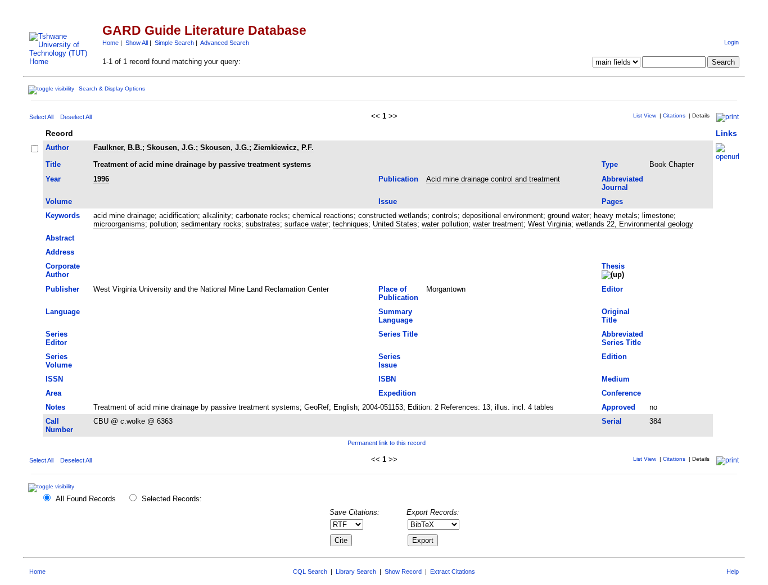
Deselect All (76, 117)
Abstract (60, 238)
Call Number (59, 425)
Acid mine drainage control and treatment (493, 179)
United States (395, 224)
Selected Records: (172, 499)
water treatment (498, 224)
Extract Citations (452, 571)
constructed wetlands (392, 215)
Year (53, 179)
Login (731, 42)
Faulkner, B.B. (117, 147)
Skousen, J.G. (171, 147)
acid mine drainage (124, 215)
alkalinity (216, 215)
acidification (178, 215)
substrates (263, 224)
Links (726, 133)
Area (53, 393)
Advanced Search (224, 42)
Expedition (397, 393)
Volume (59, 201)
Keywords (63, 215)
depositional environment (502, 215)
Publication (398, 179)
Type (610, 164)
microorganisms (119, 224)
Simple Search (174, 42)
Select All (41, 117)
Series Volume (59, 360)
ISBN (387, 379)
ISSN (54, 379)
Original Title (616, 315)
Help (732, 571)
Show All (136, 42)
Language (63, 311)
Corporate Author (63, 270)
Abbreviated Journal (622, 183)
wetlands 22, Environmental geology (634, 224)
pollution (163, 224)
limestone (658, 215)
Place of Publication (398, 293)
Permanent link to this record (386, 442)
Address (60, 252)
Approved (618, 407)
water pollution (445, 224)
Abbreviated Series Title (622, 338)
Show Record (403, 571)
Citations (674, 115)
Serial (612, 421)
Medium (616, 379)
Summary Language (395, 315)
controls (445, 215)
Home (110, 42)
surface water (306, 224)
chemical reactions (323, 215)
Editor (612, 289)
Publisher (62, 289)
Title (53, 164)
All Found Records (86, 499)
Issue (387, 201)
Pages (612, 201)
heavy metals (616, 215)
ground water (568, 215)
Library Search (356, 571)
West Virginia (549, 224)
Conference (621, 393)
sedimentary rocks (211, 224)
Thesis (613, 266)
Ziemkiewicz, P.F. (284, 147)
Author (57, 147)
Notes (55, 407)
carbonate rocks (262, 215)
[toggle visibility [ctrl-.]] (52, 486)
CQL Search (310, 571)
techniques (350, 224)
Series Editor (56, 338)
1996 (101, 179)
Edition (614, 356)
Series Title (398, 334)
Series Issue (389, 360)
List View (644, 115)
